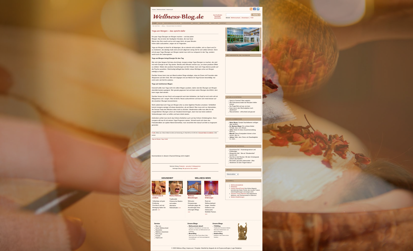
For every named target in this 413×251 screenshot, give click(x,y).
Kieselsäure (245, 18)
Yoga (162, 139)
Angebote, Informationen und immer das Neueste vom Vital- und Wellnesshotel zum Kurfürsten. (199, 229)
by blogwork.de (211, 248)
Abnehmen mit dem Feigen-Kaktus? (241, 162)
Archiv (195, 23)
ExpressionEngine (224, 248)
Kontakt (223, 23)
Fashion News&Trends (237, 188)
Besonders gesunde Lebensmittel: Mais (242, 160)
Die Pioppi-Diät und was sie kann (240, 106)
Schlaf (166, 139)
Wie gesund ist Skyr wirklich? (190, 168)
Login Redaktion (237, 248)
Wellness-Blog (180, 248)
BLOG (161, 23)
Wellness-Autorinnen (162, 232)
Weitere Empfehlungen (237, 197)
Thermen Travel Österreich (239, 193)
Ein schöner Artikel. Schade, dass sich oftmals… (242, 127)
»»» (159, 210)
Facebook (254, 9)
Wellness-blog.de (178, 16)
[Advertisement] (185, 145)
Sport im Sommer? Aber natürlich (240, 100)
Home (154, 9)
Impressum (169, 9)
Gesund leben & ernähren (174, 26)
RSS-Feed (159, 234)
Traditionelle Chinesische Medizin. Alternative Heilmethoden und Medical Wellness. (222, 229)
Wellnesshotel (161, 9)
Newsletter (204, 23)
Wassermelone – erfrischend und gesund (242, 112)
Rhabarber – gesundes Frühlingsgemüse (190, 166)
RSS (251, 9)
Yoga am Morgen (156, 139)
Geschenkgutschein (172, 23)
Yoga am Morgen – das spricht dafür (168, 31)
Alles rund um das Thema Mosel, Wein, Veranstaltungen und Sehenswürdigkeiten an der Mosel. (199, 237)
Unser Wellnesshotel (162, 228)
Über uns (214, 23)
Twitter (258, 9)
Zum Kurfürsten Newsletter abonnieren (217, 16)
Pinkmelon (234, 186)
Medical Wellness (175, 196)
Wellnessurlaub (235, 18)
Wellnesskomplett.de (237, 185)
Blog (163, 26)
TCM (251, 18)
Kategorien (186, 23)
